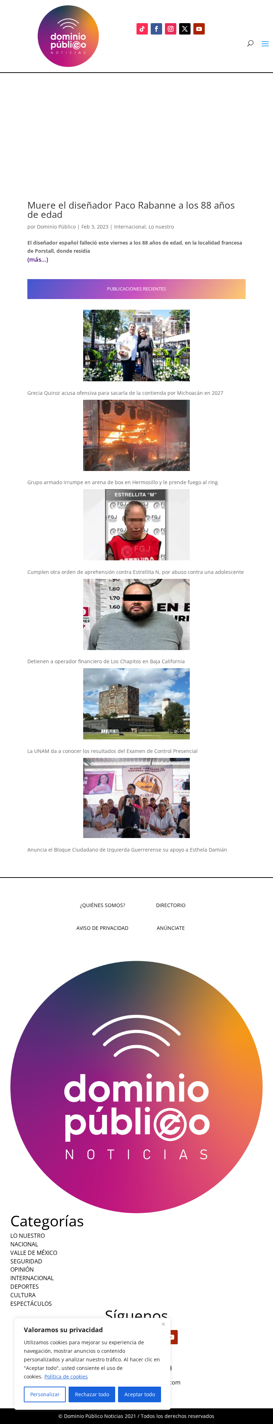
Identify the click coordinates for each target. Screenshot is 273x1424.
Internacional (130, 226)
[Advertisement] (136, 126)
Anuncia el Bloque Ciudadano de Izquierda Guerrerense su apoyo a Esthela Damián (127, 849)
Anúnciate (171, 928)
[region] (92, 1364)
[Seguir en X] (185, 29)
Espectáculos (31, 1304)
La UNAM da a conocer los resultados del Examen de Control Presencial (112, 751)
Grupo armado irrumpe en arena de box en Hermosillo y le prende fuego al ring (122, 482)
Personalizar (45, 1394)
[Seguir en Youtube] (199, 29)
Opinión (22, 1269)
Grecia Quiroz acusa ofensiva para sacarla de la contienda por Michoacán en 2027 (125, 392)
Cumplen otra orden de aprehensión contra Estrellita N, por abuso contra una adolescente (135, 572)
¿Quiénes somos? (102, 905)
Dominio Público (56, 226)
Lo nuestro (161, 226)
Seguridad (26, 1261)
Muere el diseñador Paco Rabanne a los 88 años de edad (131, 210)
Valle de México (33, 1253)
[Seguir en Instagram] (170, 29)
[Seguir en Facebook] (156, 29)
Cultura (23, 1295)
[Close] (163, 1324)
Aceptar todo (139, 1394)
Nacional (24, 1244)
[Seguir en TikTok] (142, 29)
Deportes (24, 1286)
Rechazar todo (92, 1394)
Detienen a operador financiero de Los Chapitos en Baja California (106, 661)
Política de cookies (66, 1376)
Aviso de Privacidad (102, 928)
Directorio (171, 905)
